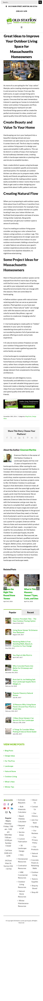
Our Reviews (35, 831)
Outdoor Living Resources (21, 884)
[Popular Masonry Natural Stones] (8, 693)
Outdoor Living (11, 776)
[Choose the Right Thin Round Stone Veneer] (11, 575)
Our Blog (34, 826)
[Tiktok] (12, 804)
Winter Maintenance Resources (21, 903)
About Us (34, 801)
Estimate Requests (21, 801)
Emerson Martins (28, 450)
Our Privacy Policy (35, 840)
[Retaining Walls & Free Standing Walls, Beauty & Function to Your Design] (8, 642)
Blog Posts (28, 416)
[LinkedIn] (12, 808)
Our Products (34, 847)
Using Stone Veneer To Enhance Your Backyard (25, 631)
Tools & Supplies (34, 880)
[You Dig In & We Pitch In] (8, 655)
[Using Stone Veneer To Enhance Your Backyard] (8, 630)
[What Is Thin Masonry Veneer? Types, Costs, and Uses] (32, 575)
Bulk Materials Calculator (21, 809)
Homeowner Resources (21, 860)
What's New (10, 782)
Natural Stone (10, 771)
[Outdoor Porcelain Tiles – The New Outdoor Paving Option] (8, 619)
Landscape (9, 766)
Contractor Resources (21, 866)
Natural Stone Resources (21, 894)
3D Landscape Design (21, 848)
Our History (35, 814)
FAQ (21, 855)
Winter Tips (9, 787)
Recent (30, 612)
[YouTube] (5, 808)
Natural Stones (35, 854)
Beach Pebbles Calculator (21, 819)
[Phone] (10, 812)
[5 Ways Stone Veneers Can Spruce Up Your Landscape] (8, 718)
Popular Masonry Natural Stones (23, 694)
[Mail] (6, 812)
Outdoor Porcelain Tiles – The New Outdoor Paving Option (24, 620)
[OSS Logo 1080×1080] (22, 18)
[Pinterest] (8, 808)
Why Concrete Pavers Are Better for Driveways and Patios (23, 668)
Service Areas (21, 833)
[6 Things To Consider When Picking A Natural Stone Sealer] (8, 730)
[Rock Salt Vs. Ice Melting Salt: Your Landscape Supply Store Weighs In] (8, 680)
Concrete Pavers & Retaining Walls (34, 864)
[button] (5, 588)
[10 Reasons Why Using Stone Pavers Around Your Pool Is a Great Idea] (8, 705)
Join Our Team (34, 821)
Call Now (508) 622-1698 (8, 853)
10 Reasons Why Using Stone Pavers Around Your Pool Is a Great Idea (24, 706)
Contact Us (35, 807)
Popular (12, 612)
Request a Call (21, 826)
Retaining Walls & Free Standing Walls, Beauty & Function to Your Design (22, 643)
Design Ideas (10, 756)
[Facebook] (8, 804)
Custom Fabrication (21, 840)
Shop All (35, 892)
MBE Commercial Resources (21, 875)
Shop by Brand (35, 886)
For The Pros (10, 761)
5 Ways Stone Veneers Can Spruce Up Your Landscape (23, 719)
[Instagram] (5, 804)
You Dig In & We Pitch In (22, 655)
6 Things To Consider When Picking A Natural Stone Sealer (25, 730)
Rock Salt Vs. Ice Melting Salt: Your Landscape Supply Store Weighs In (24, 681)
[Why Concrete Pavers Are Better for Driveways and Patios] (8, 666)
